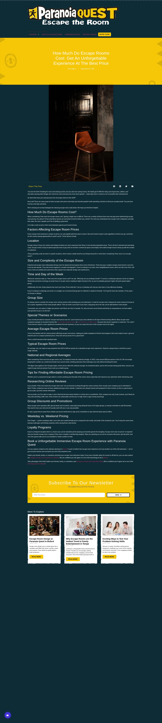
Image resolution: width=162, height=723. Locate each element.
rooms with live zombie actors (87, 322)
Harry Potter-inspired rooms (66, 322)
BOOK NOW (105, 34)
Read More (36, 557)
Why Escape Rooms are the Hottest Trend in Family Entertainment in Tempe (79, 541)
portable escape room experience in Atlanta (44, 457)
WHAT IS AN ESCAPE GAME (52, 34)
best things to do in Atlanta (36, 464)
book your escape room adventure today (89, 461)
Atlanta (65, 449)
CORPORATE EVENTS (72, 34)
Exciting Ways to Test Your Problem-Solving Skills (115, 540)
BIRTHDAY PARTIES (90, 34)
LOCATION (33, 34)
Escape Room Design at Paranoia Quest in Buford (41, 540)
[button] (8, 715)
